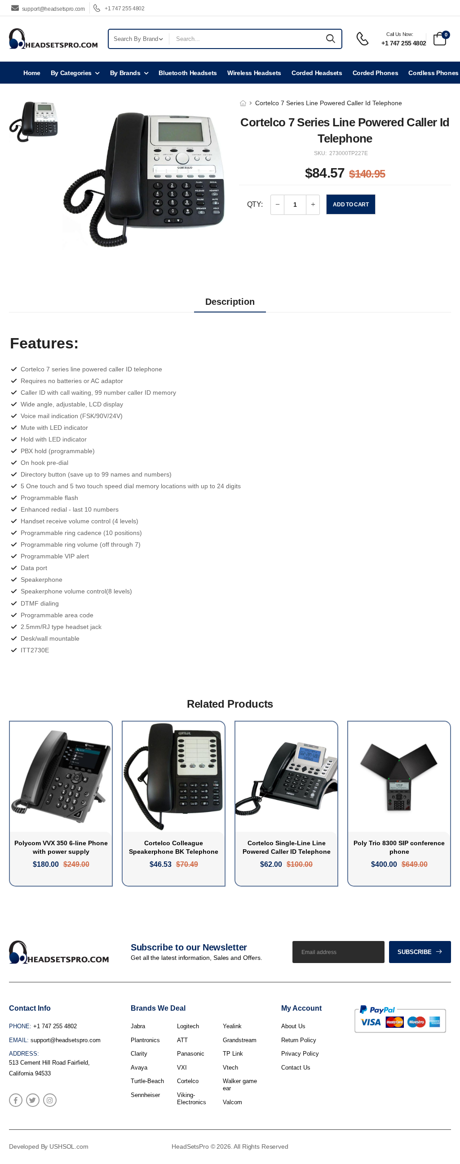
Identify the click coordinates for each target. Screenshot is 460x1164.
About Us (293, 1026)
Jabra (138, 1026)
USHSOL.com (68, 1146)
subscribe (415, 952)
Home (31, 72)
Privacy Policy (300, 1053)
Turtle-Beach (147, 1081)
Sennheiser (145, 1095)
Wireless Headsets (254, 72)
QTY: (254, 204)
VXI (182, 1067)
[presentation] (444, 804)
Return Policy (298, 1040)
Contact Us (295, 1067)
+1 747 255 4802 (124, 8)
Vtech (230, 1067)
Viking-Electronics (191, 1099)
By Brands (125, 72)
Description (230, 302)
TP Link (233, 1053)
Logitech (188, 1026)
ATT (182, 1040)
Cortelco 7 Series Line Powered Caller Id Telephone (328, 103)
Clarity (139, 1053)
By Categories (71, 72)
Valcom (232, 1102)
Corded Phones (375, 72)
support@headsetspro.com (53, 9)
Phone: (20, 1026)
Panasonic (190, 1053)
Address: (24, 1053)
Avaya (139, 1067)
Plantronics (145, 1040)
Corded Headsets (317, 72)
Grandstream (240, 1040)
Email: (19, 1040)
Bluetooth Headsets (188, 72)
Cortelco (188, 1081)
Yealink (232, 1026)
